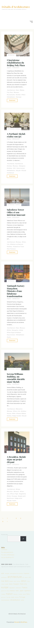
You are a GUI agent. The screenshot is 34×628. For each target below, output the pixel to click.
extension (18, 587)
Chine (9, 330)
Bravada (16, 622)
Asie (17, 90)
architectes (11, 163)
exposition (12, 588)
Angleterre (26, 573)
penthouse (11, 498)
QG (15, 168)
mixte (9, 496)
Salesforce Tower (19, 246)
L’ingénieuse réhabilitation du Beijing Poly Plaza (16, 63)
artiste (26, 577)
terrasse (19, 97)
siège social (18, 498)
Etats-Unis (17, 411)
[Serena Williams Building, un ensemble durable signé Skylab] (17, 361)
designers (22, 166)
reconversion (21, 168)
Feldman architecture (17, 244)
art (23, 577)
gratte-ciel (3, 590)
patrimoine (3, 597)
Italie (17, 591)
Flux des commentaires (7, 555)
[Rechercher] (23, 538)
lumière (19, 94)
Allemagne (7, 573)
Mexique (16, 594)
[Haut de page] (27, 621)
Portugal (22, 597)
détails (11, 584)
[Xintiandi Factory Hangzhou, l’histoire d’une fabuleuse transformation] (17, 273)
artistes (10, 166)
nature (9, 413)
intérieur (18, 129)
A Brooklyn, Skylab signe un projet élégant (16, 459)
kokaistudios (11, 94)
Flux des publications (7, 552)
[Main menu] (31, 22)
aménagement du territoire (16, 573)
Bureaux (16, 92)
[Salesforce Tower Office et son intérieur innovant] (17, 197)
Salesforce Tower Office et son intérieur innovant (16, 212)
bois (7, 581)
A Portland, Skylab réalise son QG (16, 135)
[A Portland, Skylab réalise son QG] (17, 121)
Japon (21, 591)
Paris (28, 594)
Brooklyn (10, 491)
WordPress (24, 622)
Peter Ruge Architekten (14, 332)
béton (23, 581)
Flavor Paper (14, 494)
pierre (12, 597)
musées (20, 594)
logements (23, 494)
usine (9, 337)
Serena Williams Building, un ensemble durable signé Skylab (16, 378)
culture (2, 584)
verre (14, 500)
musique (14, 496)
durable (6, 584)
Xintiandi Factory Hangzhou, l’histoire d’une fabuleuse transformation (15, 291)
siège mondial (17, 415)
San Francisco (12, 249)
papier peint (22, 496)
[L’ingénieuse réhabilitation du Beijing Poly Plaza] (17, 45)
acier (2, 573)
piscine (17, 597)
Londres (3, 594)
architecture (11, 55)
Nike (14, 413)
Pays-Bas (8, 597)
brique (18, 489)
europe (4, 587)
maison (9, 594)
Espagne (16, 584)
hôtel (21, 330)
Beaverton (19, 409)
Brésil (15, 581)
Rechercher (4, 534)
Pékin (23, 94)
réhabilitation (11, 97)
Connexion (4, 549)
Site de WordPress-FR (7, 557)
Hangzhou (15, 330)
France (24, 587)
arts (30, 577)
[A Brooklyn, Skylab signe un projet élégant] (17, 442)
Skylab (19, 170)
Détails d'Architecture (16, 6)
